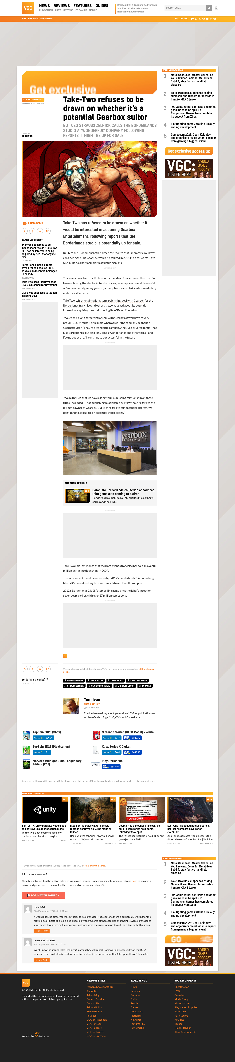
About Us (92, 990)
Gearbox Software (100, 686)
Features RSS (138, 1023)
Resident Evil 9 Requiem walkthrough (137, 5)
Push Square (181, 1015)
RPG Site (179, 1019)
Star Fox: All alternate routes (132, 9)
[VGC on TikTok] (211, 18)
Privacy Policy (94, 1007)
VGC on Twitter (95, 1031)
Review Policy (94, 1011)
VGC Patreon (94, 1023)
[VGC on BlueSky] (203, 18)
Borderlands (71, 305)
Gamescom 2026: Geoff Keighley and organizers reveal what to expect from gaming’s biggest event (193, 138)
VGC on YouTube (96, 1036)
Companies (137, 1011)
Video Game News (34, 100)
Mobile (93, 10)
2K (71, 583)
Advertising (93, 995)
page (134, 880)
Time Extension (182, 1027)
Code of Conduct (96, 999)
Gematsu (179, 995)
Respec (178, 1023)
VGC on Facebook (97, 1019)
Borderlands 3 (128, 578)
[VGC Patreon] (192, 18)
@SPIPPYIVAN (91, 707)
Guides (101, 6)
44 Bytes (42, 1035)
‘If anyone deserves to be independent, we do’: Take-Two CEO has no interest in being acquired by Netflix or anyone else (39, 251)
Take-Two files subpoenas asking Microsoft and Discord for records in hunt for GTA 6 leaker (192, 96)
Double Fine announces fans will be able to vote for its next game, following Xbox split (139, 829)
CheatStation (181, 986)
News (44, 6)
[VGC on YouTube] (207, 18)
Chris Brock (117, 681)
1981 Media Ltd (33, 989)
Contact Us (93, 1003)
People (134, 1003)
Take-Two (69, 300)
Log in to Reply (41, 931)
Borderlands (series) (33, 680)
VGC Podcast (94, 1027)
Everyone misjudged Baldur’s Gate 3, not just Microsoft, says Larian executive (188, 829)
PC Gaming (81, 10)
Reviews (62, 6)
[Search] (209, 8)
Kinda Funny (181, 999)
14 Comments (206, 843)
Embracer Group (139, 253)
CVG (177, 990)
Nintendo (68, 10)
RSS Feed (92, 1015)
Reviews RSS (137, 1027)
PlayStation (46, 10)
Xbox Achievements (185, 1031)
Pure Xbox (180, 1011)
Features (83, 6)
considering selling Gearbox (80, 258)
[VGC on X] (200, 18)
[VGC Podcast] (196, 18)
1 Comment (110, 843)
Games (134, 1007)
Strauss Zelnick (88, 322)
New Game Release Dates (130, 12)
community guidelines (94, 865)
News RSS (136, 1019)
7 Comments (61, 840)
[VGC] (28, 8)
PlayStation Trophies (185, 1007)
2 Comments (35, 223)
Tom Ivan (27, 136)
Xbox (58, 10)
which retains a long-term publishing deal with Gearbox (110, 300)
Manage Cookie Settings (100, 986)
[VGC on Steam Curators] (214, 18)
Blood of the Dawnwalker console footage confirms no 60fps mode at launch (90, 829)
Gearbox (137, 288)
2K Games (146, 686)
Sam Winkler (96, 681)
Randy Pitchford (138, 681)
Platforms (136, 1015)
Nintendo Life (181, 1003)
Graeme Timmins (75, 681)
